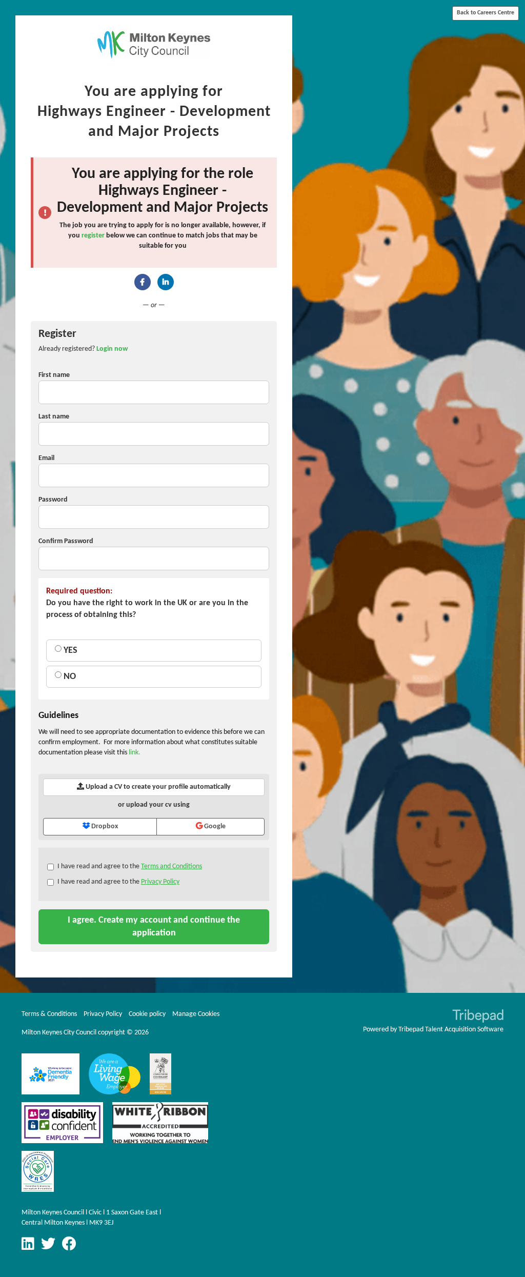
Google (214, 826)
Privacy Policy (160, 882)
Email (46, 458)
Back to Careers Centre (485, 13)
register (93, 236)
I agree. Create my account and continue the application (154, 926)
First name (54, 375)
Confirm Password (65, 541)
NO (69, 676)
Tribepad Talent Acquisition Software (450, 1029)
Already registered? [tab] (83, 349)
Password (53, 500)
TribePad (477, 1017)
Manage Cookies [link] (195, 1014)
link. (134, 752)
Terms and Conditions (171, 866)
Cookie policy (147, 1014)
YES (69, 650)
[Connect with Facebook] (142, 282)
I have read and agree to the (129, 866)
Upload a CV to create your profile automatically (157, 787)
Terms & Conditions (49, 1014)
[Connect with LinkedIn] (165, 282)
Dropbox (104, 826)
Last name (53, 417)
